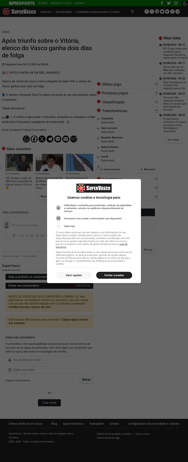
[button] (94, 226)
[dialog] (94, 231)
